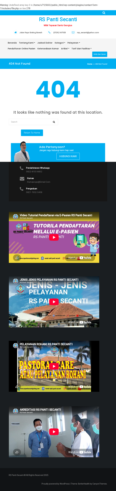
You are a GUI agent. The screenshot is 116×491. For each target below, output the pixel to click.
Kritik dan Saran (100, 54)
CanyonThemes (100, 484)
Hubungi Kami (68, 156)
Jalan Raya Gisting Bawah (31, 32)
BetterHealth (84, 484)
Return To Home (32, 132)
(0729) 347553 (59, 32)
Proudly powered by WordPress (55, 484)
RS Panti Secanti (58, 19)
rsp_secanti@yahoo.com (88, 32)
